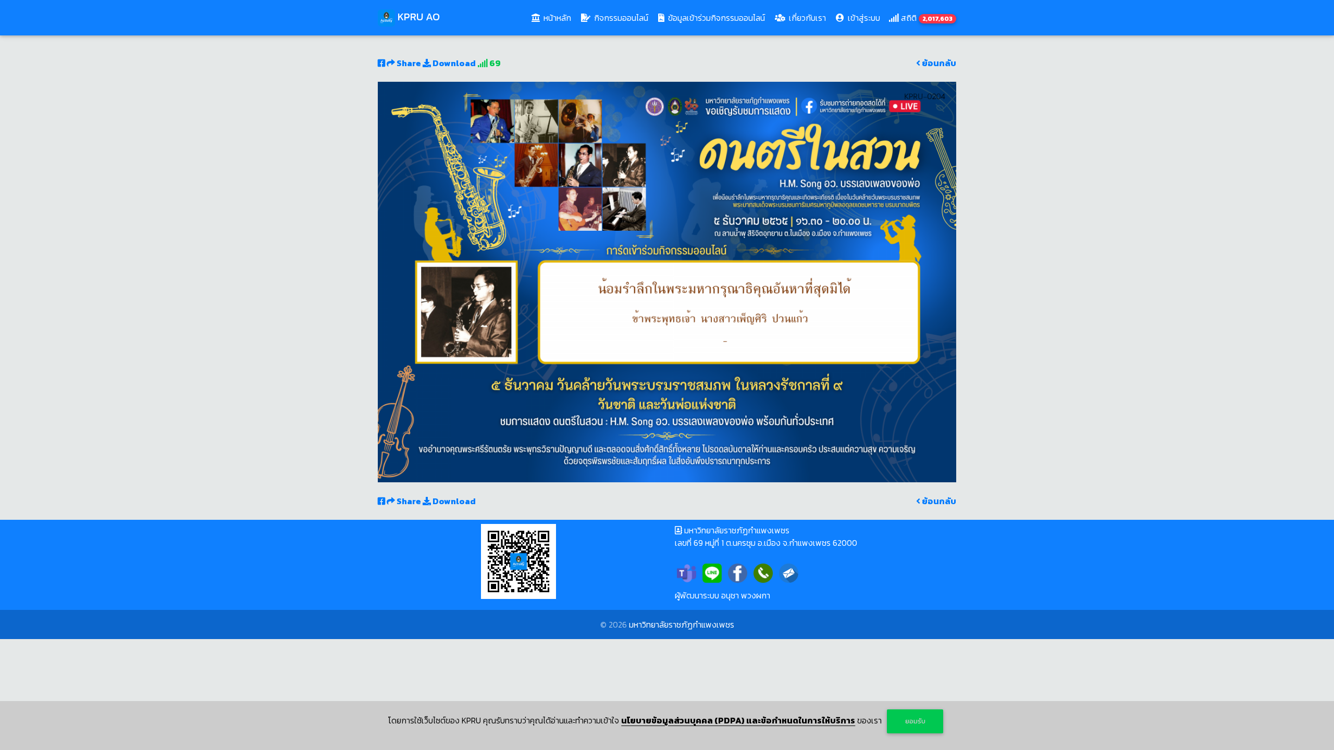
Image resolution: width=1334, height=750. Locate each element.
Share (409, 63)
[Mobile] (763, 572)
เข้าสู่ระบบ (863, 17)
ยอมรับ (915, 721)
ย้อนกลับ (938, 63)
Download (453, 63)
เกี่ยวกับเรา (806, 17)
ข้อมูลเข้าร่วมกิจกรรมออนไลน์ (715, 17)
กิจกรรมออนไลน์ (620, 17)
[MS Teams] (686, 572)
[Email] (788, 572)
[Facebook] (737, 572)
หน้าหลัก (558, 17)
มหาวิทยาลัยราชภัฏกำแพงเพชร (681, 624)
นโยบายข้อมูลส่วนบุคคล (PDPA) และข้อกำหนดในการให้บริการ (738, 720)
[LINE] (712, 572)
